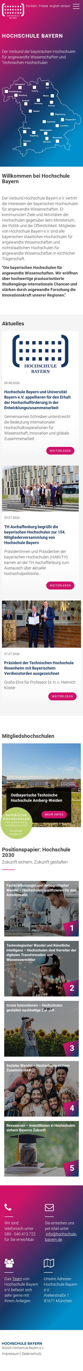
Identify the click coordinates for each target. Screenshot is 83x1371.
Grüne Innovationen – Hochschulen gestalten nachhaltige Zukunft (34, 1007)
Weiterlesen (60, 450)
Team (17, 1278)
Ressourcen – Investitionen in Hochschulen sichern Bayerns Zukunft (40, 1127)
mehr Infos (54, 814)
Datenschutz (31, 1354)
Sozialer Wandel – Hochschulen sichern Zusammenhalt (37, 1068)
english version (60, 6)
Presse (43, 6)
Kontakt (31, 6)
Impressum (10, 1354)
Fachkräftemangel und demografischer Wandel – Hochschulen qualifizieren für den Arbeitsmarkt (41, 890)
